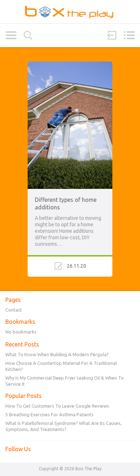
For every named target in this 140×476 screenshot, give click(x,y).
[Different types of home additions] (70, 65)
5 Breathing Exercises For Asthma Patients (49, 414)
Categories (11, 35)
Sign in (112, 35)
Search (28, 35)
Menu (129, 35)
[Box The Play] (70, 11)
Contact (13, 309)
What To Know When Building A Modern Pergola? (57, 354)
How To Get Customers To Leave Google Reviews (57, 405)
